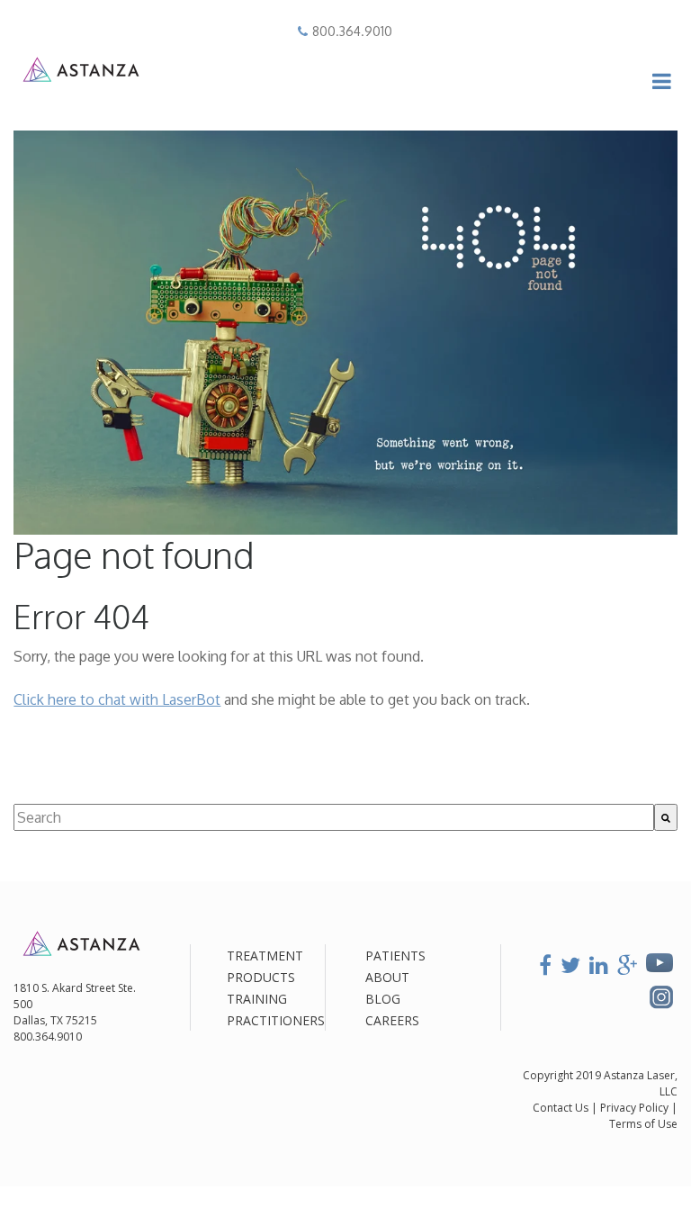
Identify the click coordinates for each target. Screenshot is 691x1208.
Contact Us (560, 1107)
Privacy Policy (635, 1107)
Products (261, 977)
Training (257, 998)
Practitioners (276, 1020)
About (387, 977)
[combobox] (333, 817)
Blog (382, 998)
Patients (395, 955)
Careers (392, 1020)
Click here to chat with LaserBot (116, 699)
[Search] (666, 817)
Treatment (265, 955)
